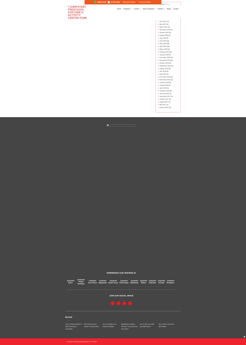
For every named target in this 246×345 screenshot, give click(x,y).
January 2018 (164, 93)
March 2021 (164, 27)
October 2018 (164, 82)
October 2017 (164, 99)
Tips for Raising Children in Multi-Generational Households (73, 326)
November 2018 (165, 80)
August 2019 (164, 68)
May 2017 (163, 104)
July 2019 (163, 71)
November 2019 (165, 60)
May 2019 (163, 74)
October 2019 (164, 63)
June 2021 (163, 21)
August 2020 (164, 35)
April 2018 (163, 88)
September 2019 (165, 66)
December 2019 (165, 57)
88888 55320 (101, 2)
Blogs (169, 9)
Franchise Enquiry (145, 2)
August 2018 (164, 85)
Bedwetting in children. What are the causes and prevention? (129, 326)
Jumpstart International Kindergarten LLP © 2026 (81, 341)
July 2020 (163, 38)
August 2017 (164, 102)
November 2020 (165, 30)
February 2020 (165, 52)
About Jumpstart (148, 9)
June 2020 (163, 41)
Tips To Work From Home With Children (166, 325)
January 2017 (164, 107)
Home (119, 9)
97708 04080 (115, 2)
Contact (175, 9)
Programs (126, 9)
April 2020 (163, 46)
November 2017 (165, 96)
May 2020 (163, 43)
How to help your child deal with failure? (147, 325)
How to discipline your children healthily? (109, 325)
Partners (160, 9)
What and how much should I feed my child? (91, 325)
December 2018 (165, 77)
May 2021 (163, 24)
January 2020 (164, 55)
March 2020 (164, 49)
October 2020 (164, 32)
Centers (137, 9)
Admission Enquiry (129, 2)
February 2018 (165, 91)
